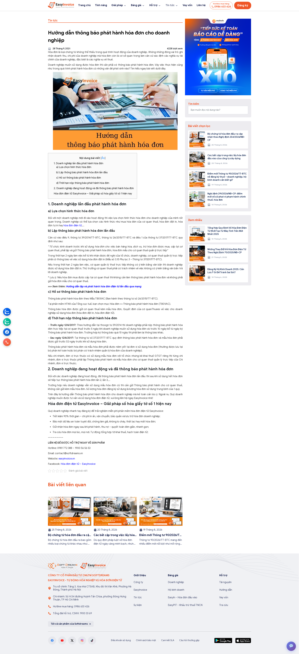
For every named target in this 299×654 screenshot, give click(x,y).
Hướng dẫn (225, 589)
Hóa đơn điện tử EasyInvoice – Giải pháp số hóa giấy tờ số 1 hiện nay (93, 193)
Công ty (138, 582)
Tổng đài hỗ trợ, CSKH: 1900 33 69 (72, 613)
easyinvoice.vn (67, 458)
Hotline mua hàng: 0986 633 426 (71, 606)
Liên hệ (201, 5)
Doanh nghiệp (176, 582)
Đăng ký (242, 5)
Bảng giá (136, 5)
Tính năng (101, 5)
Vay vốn (187, 5)
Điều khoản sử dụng (121, 640)
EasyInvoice (140, 589)
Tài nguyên (225, 582)
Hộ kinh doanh (176, 589)
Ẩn (103, 158)
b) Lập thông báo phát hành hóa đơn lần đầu (82, 172)
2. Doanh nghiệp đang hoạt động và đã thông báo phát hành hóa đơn (94, 188)
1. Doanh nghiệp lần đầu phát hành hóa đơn (78, 163)
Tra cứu (223, 605)
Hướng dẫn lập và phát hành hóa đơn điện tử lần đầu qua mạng (103, 286)
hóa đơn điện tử (73, 225)
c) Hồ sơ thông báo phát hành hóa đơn (78, 177)
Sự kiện (138, 605)
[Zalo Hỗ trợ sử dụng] (7, 322)
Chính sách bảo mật (146, 640)
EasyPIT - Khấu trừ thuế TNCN (185, 605)
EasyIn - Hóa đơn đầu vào (182, 597)
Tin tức (170, 5)
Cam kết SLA (167, 640)
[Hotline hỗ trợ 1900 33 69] (7, 342)
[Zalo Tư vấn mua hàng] (7, 312)
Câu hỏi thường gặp (189, 640)
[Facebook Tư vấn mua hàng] (7, 332)
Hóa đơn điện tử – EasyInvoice (78, 464)
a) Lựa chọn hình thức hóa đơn (73, 167)
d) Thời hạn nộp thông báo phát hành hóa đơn (82, 183)
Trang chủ (84, 5)
